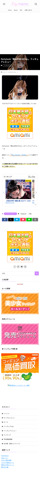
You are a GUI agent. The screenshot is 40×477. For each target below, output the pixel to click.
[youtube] (21, 266)
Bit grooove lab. (10, 203)
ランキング (7, 435)
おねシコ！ (4, 458)
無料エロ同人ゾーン (7, 465)
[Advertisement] (20, 33)
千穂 (30, 214)
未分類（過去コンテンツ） (12, 444)
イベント (6, 413)
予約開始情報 (8, 439)
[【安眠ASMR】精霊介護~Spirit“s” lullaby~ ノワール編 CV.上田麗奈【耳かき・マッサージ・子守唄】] (18, 190)
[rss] (25, 266)
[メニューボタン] (4, 4)
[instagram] (18, 266)
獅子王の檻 (4, 467)
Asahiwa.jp (5, 456)
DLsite (31, 177)
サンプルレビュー (9, 418)
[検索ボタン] (36, 4)
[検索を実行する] (37, 273)
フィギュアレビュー (9, 65)
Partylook (23, 214)
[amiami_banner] (20, 123)
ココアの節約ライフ (7, 463)
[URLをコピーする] (35, 219)
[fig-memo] (19, 4)
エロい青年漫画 (6, 460)
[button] (5, 219)
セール (6, 422)
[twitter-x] (14, 266)
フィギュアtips (9, 426)
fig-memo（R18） (19, 154)
